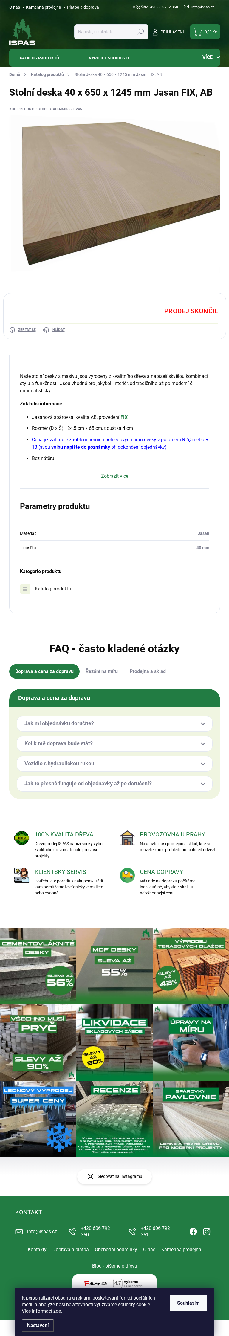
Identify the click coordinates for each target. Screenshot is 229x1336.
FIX (124, 417)
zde (57, 1311)
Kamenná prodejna (43, 7)
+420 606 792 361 (155, 1231)
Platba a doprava (83, 7)
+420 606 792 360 (95, 1231)
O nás (14, 7)
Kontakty (37, 1249)
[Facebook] (193, 1230)
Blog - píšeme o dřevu (114, 1266)
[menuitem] (44, 58)
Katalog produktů (53, 589)
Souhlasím (188, 1303)
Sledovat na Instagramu (120, 1176)
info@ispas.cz (42, 1231)
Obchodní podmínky (116, 1249)
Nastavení (38, 1325)
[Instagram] (206, 1230)
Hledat (140, 31)
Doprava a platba (70, 1249)
